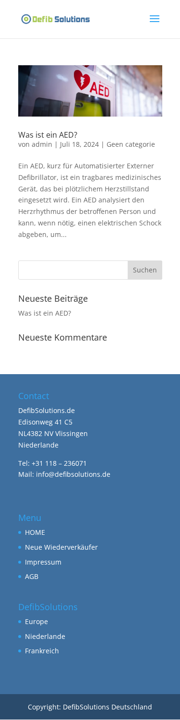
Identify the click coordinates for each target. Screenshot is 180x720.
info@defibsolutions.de (73, 474)
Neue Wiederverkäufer (61, 547)
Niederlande (45, 636)
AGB (31, 576)
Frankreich (42, 650)
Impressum (43, 562)
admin (42, 144)
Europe (36, 621)
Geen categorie (131, 144)
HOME (35, 532)
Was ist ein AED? (47, 135)
